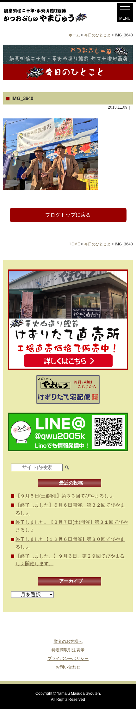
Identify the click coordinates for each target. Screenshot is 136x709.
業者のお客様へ (68, 641)
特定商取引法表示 (68, 650)
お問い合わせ (68, 667)
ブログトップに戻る (68, 215)
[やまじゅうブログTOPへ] (68, 78)
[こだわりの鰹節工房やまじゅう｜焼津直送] (51, 22)
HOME (74, 244)
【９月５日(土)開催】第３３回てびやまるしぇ (64, 495)
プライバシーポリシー (68, 658)
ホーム (74, 35)
